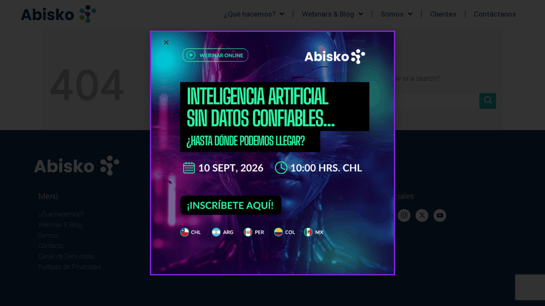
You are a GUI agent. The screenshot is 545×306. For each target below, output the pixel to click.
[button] (166, 42)
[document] (272, 153)
